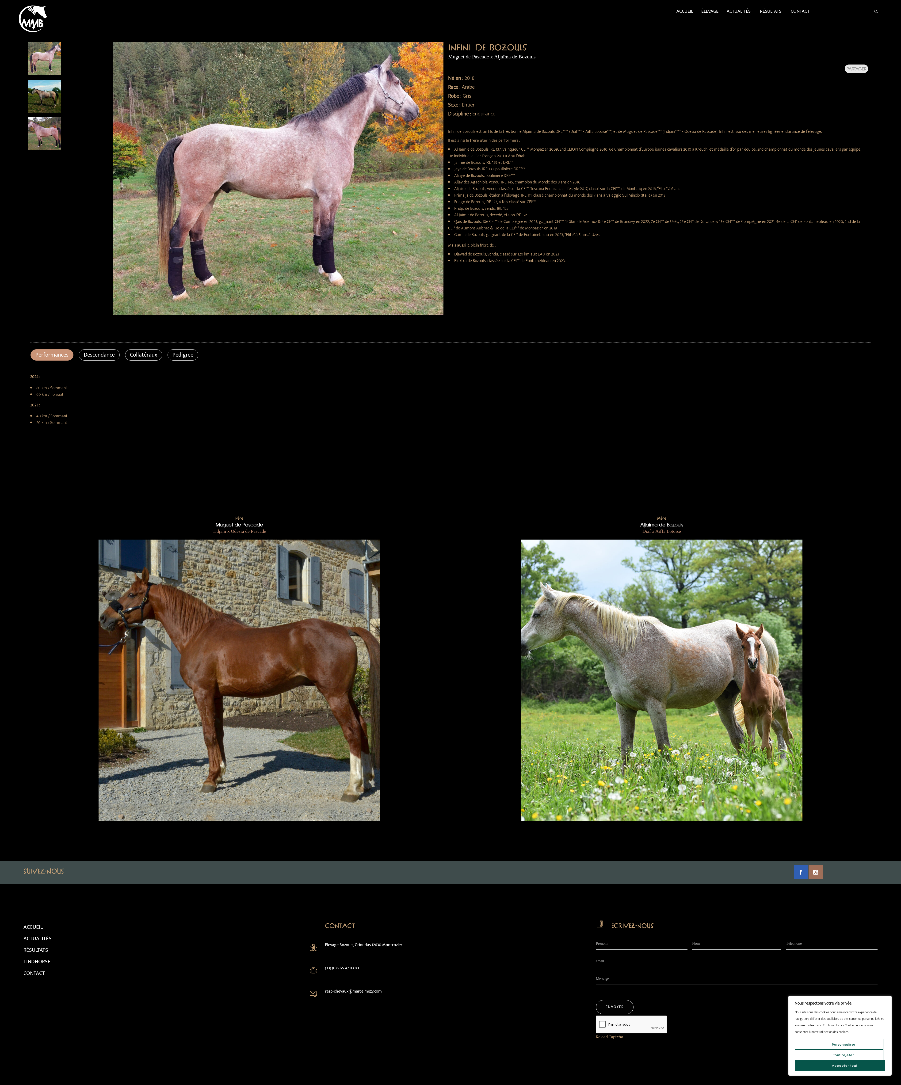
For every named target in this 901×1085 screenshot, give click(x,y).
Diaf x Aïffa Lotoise (661, 531)
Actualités (739, 11)
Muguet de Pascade (239, 524)
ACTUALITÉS (37, 938)
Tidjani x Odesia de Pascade (239, 531)
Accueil (684, 11)
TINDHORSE (36, 961)
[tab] (52, 355)
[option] (68, 58)
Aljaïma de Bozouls (661, 524)
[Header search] (876, 10)
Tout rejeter (843, 1055)
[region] (840, 1036)
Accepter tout (845, 1065)
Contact (800, 11)
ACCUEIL (33, 927)
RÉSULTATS (35, 950)
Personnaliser (844, 1044)
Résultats (770, 11)
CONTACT (34, 973)
